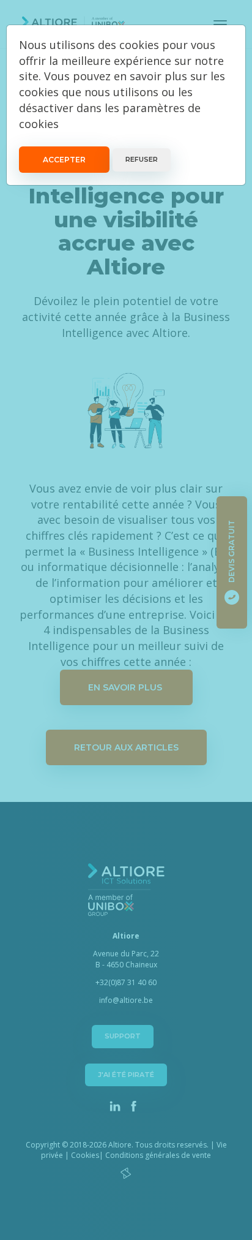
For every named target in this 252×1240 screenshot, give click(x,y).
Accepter (64, 159)
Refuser (141, 159)
